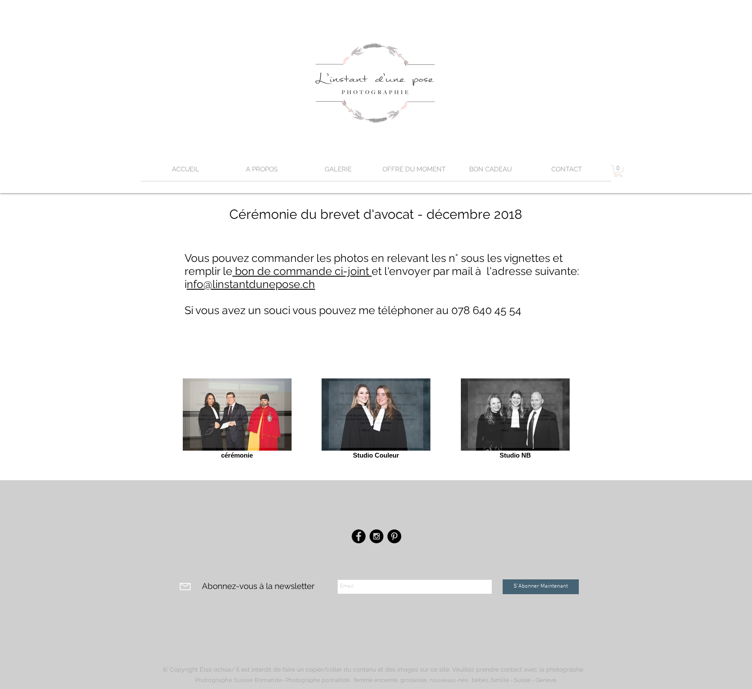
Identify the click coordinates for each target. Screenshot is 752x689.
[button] (338, 172)
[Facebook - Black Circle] (359, 536)
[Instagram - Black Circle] (376, 536)
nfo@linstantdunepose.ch (251, 284)
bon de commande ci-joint (302, 271)
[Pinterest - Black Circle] (394, 536)
